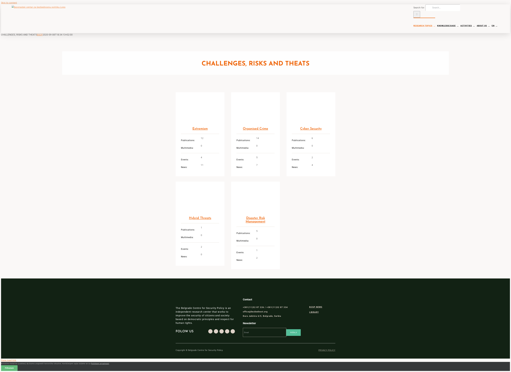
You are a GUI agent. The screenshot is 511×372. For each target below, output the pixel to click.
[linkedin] (221, 331)
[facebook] (210, 331)
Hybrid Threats (200, 218)
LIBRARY (314, 312)
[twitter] (216, 331)
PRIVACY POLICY (326, 350)
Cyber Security (311, 128)
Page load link (8, 360)
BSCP (40, 34)
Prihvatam (9, 368)
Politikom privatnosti (100, 364)
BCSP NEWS (315, 307)
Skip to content (9, 2)
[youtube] (227, 331)
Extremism (200, 128)
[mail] (233, 331)
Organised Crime (255, 128)
